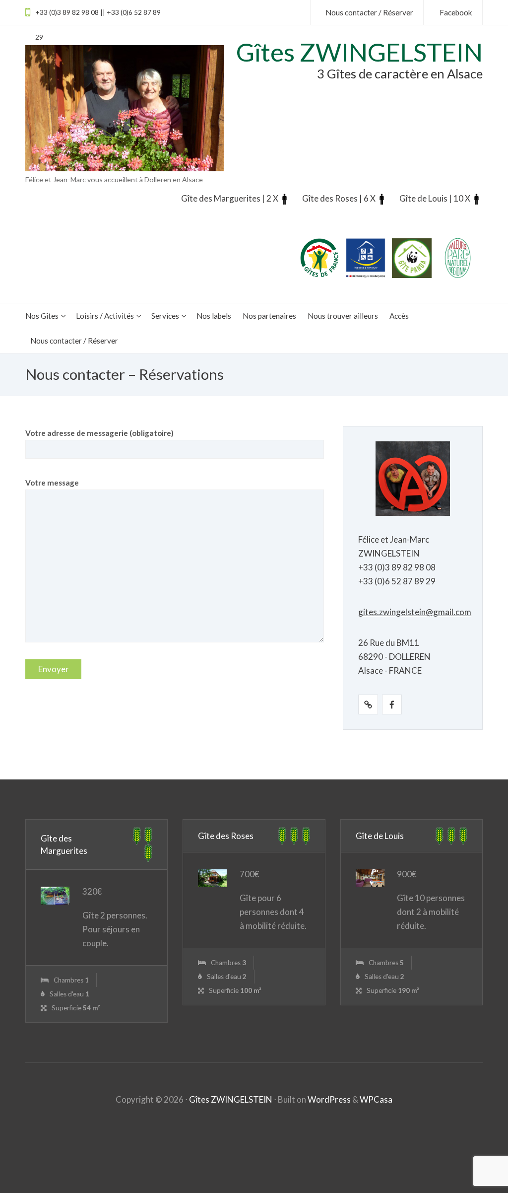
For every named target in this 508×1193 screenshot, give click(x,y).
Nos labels (213, 315)
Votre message (52, 482)
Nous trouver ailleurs (343, 315)
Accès (399, 315)
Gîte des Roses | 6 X (339, 198)
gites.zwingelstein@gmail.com (414, 612)
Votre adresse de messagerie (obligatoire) (99, 432)
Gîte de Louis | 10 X (434, 198)
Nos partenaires (269, 315)
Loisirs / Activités (105, 315)
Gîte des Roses (226, 836)
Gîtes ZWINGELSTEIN (230, 1099)
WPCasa (376, 1099)
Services (165, 315)
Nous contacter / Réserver (74, 340)
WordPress (329, 1099)
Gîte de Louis (380, 836)
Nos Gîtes (42, 315)
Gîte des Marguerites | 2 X (229, 198)
